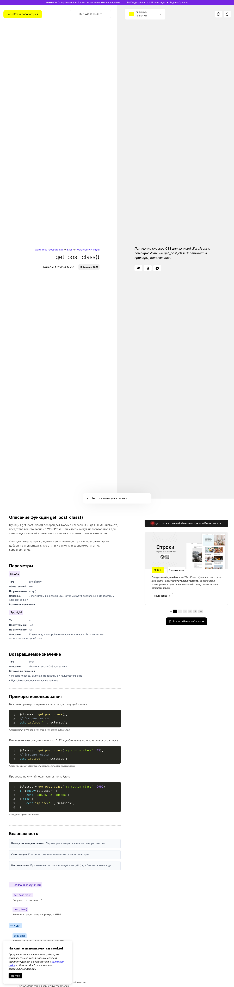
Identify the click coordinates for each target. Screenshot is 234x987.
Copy (116, 713)
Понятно (15, 975)
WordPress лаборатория (49, 249)
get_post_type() (23, 894)
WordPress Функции (88, 249)
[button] (138, 268)
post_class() (20, 909)
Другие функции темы (59, 266)
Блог (69, 249)
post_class (19, 935)
